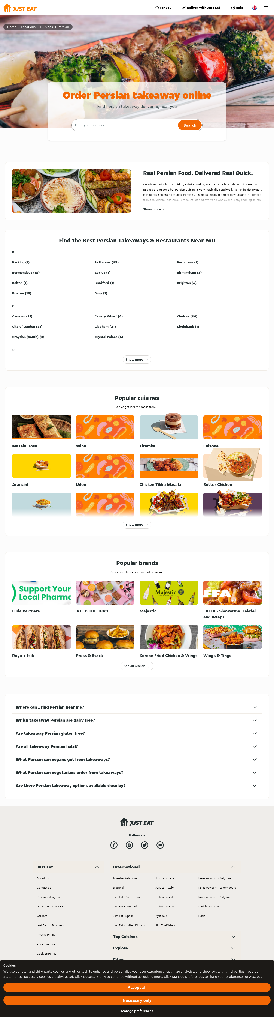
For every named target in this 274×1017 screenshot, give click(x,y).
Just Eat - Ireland (166, 878)
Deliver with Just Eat (203, 7)
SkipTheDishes (165, 925)
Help (239, 7)
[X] (144, 845)
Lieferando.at (164, 897)
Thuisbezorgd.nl (209, 906)
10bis (201, 916)
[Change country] (254, 8)
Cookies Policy (46, 953)
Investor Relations (125, 878)
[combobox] (124, 125)
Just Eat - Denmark (125, 906)
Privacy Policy (46, 935)
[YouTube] (160, 845)
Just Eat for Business (50, 925)
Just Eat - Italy (164, 887)
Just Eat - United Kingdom (130, 925)
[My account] (266, 8)
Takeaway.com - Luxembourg (217, 887)
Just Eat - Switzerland (127, 897)
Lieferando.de (164, 906)
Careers (42, 916)
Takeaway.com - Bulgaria (214, 897)
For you (165, 7)
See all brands (134, 666)
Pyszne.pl (161, 916)
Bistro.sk (118, 887)
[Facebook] (114, 845)
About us (43, 878)
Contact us (44, 887)
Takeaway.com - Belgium (214, 878)
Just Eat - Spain (123, 916)
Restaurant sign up (49, 897)
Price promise (46, 944)
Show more (152, 209)
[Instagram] (129, 845)
